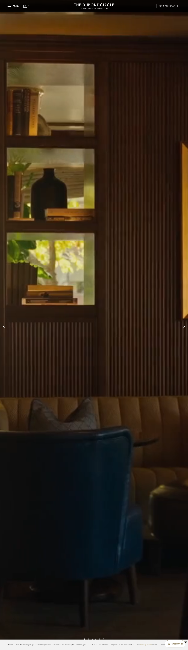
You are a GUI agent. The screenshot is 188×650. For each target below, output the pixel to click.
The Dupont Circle (94, 6)
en (25, 6)
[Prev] (4, 326)
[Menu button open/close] (9, 6)
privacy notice (146, 645)
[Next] (184, 326)
